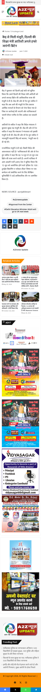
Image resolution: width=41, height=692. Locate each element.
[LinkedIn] (15, 221)
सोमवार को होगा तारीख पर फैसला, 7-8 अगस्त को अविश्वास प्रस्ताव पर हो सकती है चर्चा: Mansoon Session (29, 307)
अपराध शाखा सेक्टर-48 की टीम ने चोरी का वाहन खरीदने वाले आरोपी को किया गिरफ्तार (11, 279)
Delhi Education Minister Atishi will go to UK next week (21, 210)
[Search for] (38, 12)
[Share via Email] (10, 226)
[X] (10, 221)
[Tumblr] (20, 221)
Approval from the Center (21, 204)
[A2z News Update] (20, 11)
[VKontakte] (4, 226)
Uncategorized (17, 31)
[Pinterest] (26, 221)
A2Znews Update (11, 51)
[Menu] (3, 12)
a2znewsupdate (21, 199)
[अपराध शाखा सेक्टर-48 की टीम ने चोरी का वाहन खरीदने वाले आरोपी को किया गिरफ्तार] (11, 270)
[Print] (15, 226)
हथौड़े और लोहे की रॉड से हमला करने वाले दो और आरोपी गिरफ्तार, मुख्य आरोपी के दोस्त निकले (20, 666)
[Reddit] (31, 221)
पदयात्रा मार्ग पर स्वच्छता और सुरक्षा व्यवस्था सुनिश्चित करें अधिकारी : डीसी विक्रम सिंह (10, 306)
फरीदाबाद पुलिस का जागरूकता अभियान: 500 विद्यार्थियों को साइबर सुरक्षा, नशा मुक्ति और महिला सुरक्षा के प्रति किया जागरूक (21, 651)
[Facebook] (4, 221)
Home (7, 31)
